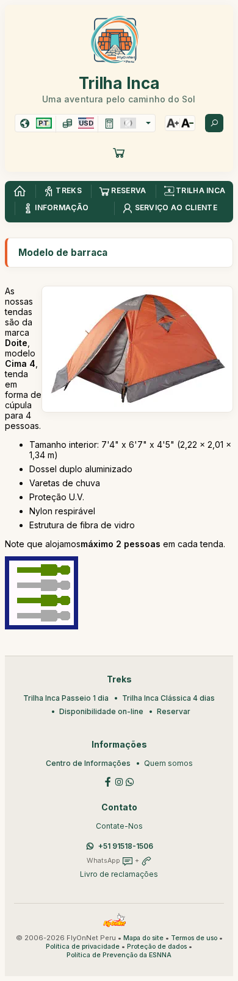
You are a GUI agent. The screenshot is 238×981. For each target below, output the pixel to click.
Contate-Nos (119, 825)
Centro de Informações (88, 763)
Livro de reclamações (119, 874)
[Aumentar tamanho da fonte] (172, 123)
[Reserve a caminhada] (119, 152)
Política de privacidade (83, 947)
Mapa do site (143, 938)
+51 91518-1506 (125, 846)
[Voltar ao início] (19, 191)
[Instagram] (119, 780)
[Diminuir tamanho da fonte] (187, 123)
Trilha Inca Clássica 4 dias (168, 698)
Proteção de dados (157, 947)
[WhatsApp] (129, 780)
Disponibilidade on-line (101, 711)
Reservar (173, 711)
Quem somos (168, 763)
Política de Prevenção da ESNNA (119, 955)
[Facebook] (108, 780)
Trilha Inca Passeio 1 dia (66, 698)
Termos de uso (194, 938)
